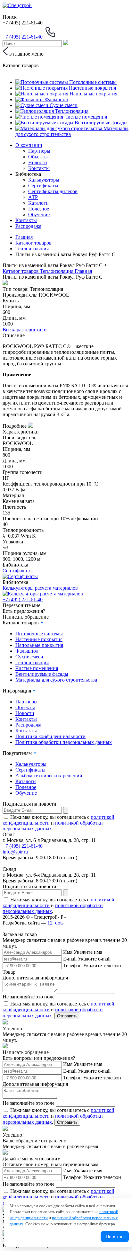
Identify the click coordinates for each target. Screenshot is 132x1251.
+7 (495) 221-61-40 (23, 599)
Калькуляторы (43, 180)
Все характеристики (25, 329)
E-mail (70, 958)
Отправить (67, 1016)
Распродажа (28, 226)
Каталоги (38, 203)
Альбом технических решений (48, 775)
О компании (28, 145)
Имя (67, 952)
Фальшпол (26, 651)
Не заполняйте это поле (28, 996)
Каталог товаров (33, 243)
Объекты (38, 156)
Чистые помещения (36, 668)
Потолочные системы (39, 633)
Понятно (115, 1236)
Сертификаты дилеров (53, 191)
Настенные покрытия (38, 639)
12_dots (55, 922)
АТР (33, 197)
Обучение (39, 214)
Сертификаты (43, 185)
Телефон (72, 965)
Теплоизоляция (32, 248)
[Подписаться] (65, 810)
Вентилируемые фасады (41, 674)
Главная (24, 237)
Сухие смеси (29, 656)
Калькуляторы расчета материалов (40, 588)
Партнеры (39, 151)
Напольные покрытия (39, 645)
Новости (37, 162)
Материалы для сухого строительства (56, 680)
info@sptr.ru (15, 851)
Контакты (39, 168)
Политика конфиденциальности (50, 736)
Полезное (38, 208)
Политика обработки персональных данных (63, 742)
